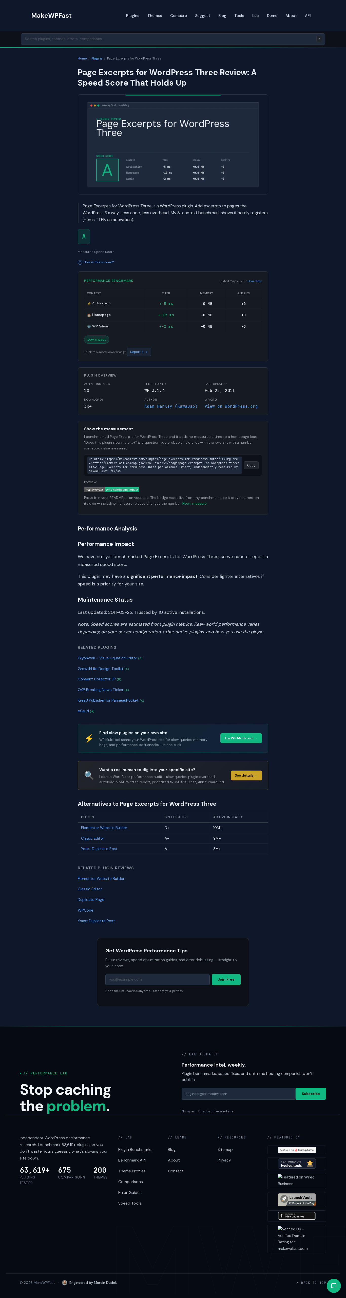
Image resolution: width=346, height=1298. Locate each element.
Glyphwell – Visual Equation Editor (110, 658)
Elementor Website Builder (104, 827)
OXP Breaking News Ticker (103, 689)
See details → (246, 775)
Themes (154, 15)
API (308, 15)
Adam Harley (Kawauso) (171, 406)
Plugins (132, 15)
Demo (272, 15)
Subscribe (311, 1093)
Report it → (139, 352)
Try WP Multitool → (241, 738)
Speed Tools (129, 1203)
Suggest (202, 15)
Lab (255, 15)
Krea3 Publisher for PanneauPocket (111, 700)
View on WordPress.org (231, 406)
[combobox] (173, 39)
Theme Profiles (132, 1171)
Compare (178, 15)
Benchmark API (132, 1160)
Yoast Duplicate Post (99, 849)
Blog (222, 15)
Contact (176, 1171)
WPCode (85, 910)
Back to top (313, 1283)
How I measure (194, 503)
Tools (239, 15)
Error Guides (130, 1192)
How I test (255, 281)
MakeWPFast (51, 15)
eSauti (86, 711)
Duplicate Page (91, 899)
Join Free (226, 979)
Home (82, 58)
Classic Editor (92, 838)
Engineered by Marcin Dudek (93, 1282)
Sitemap (225, 1149)
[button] (334, 1286)
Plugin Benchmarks (135, 1149)
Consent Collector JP (99, 679)
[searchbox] (173, 39)
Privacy (224, 1160)
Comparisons (130, 1181)
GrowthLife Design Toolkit (103, 668)
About (291, 15)
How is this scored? (99, 262)
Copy (251, 465)
